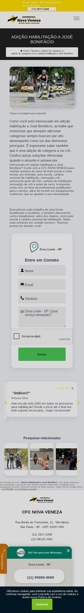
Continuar (42, 604)
